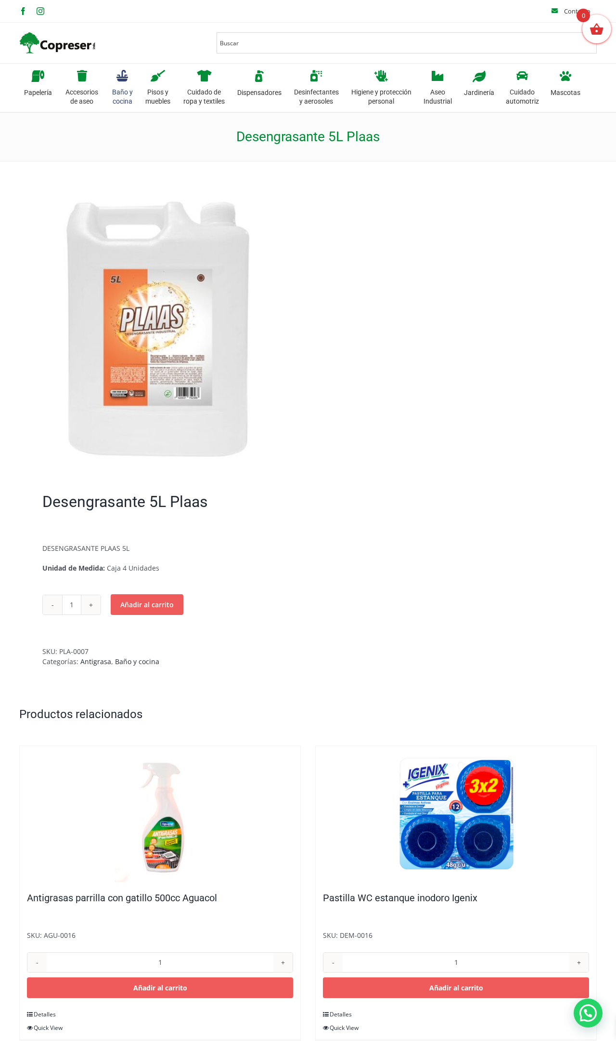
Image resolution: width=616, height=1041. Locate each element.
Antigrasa (95, 661)
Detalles (45, 1014)
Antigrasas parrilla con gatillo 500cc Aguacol (122, 898)
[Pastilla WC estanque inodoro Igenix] (456, 814)
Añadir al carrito (147, 604)
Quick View (48, 1028)
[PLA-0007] (157, 329)
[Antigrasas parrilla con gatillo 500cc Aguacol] (160, 814)
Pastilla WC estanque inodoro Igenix (400, 898)
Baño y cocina (137, 661)
